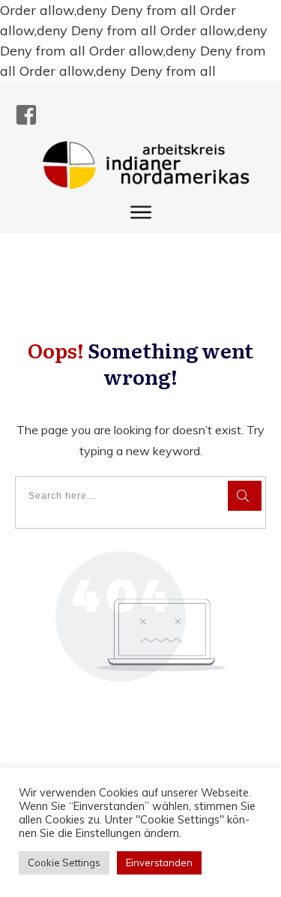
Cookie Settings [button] (64, 862)
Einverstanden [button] (159, 862)
